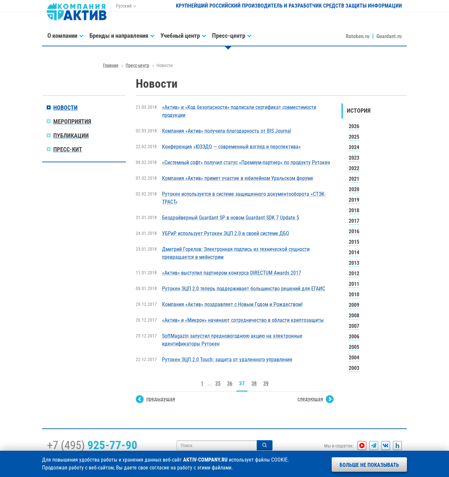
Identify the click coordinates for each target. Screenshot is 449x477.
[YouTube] (361, 445)
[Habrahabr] (397, 445)
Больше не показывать (369, 465)
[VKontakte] (385, 445)
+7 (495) (92, 445)
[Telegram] (373, 445)
